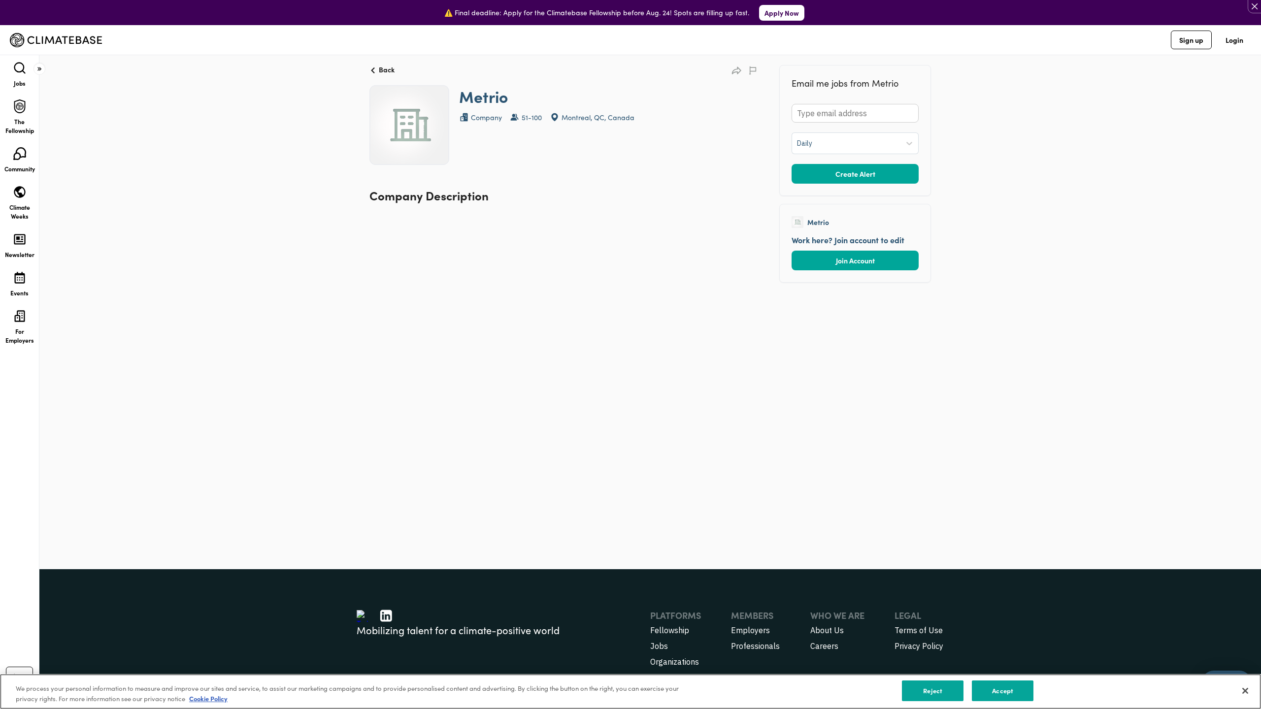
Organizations (674, 662)
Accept (1002, 690)
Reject (932, 690)
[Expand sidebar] (39, 69)
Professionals (755, 646)
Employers (750, 630)
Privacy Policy (919, 646)
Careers (824, 646)
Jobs (659, 646)
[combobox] (797, 143)
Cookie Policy (208, 698)
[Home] (56, 40)
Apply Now (781, 13)
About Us (827, 630)
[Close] (1245, 691)
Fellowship (669, 630)
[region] (630, 691)
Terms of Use (919, 630)
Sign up (1191, 40)
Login (1234, 40)
